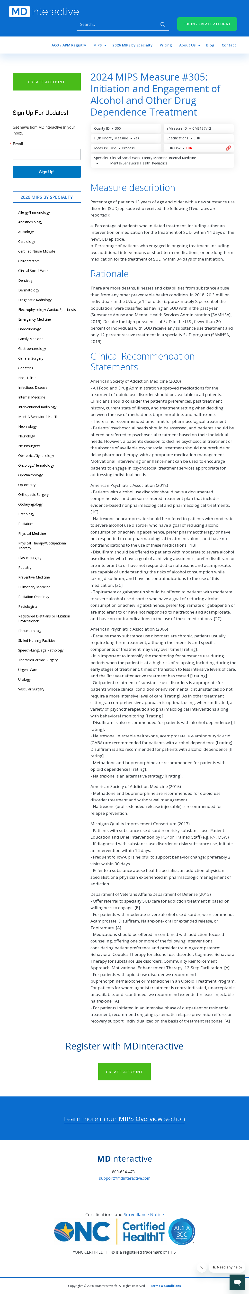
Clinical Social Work (33, 270)
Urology (24, 679)
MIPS (97, 45)
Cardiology (26, 241)
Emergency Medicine (34, 319)
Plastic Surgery (29, 557)
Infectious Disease (32, 387)
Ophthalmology (30, 475)
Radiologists (27, 606)
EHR (189, 148)
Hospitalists (27, 377)
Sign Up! (46, 171)
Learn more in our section (124, 1118)
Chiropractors (29, 261)
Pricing (166, 45)
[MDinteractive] (44, 11)
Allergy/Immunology (34, 212)
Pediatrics (26, 523)
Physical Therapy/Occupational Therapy (42, 545)
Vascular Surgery (31, 689)
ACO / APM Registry (69, 45)
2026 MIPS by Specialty (132, 45)
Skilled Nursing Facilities (36, 640)
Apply (163, 24)
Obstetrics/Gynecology (36, 455)
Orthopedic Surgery (33, 494)
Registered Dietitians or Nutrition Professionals (44, 618)
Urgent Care (27, 669)
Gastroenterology (32, 348)
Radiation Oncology (33, 596)
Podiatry (24, 567)
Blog (210, 45)
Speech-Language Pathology (40, 650)
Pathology (26, 514)
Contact (229, 45)
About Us (187, 45)
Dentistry (25, 280)
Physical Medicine (32, 533)
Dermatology (28, 290)
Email (18, 144)
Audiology (26, 231)
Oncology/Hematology (36, 465)
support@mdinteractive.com (124, 1178)
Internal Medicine (31, 397)
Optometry (27, 484)
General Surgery (30, 358)
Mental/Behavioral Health (38, 416)
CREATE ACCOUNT (46, 81)
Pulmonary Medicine (34, 587)
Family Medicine (31, 338)
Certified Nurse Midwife (36, 251)
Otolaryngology (30, 504)
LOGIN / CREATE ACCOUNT (207, 24)
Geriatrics (25, 368)
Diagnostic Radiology (35, 300)
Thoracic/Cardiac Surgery (38, 660)
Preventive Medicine (34, 577)
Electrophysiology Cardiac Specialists (47, 309)
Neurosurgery (29, 445)
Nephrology (27, 426)
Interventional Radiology (37, 407)
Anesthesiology (30, 222)
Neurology (26, 436)
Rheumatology (29, 630)
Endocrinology (29, 329)
